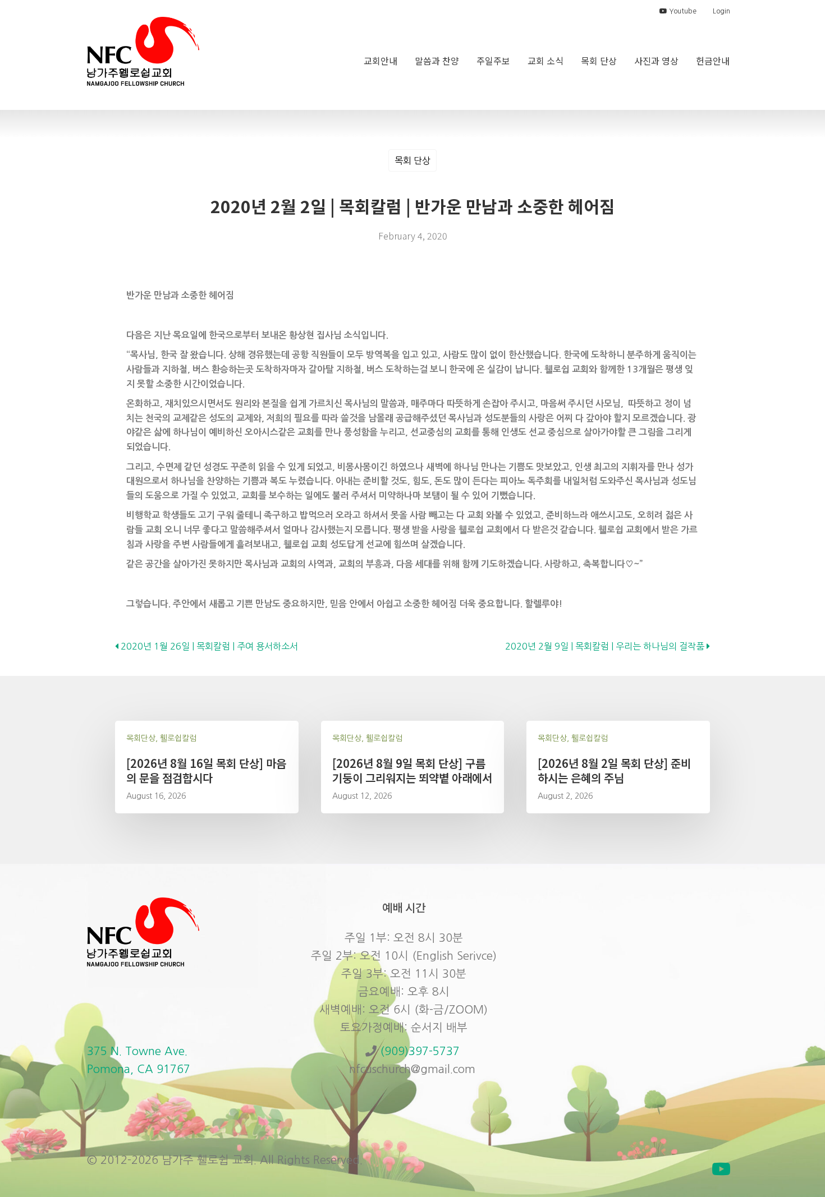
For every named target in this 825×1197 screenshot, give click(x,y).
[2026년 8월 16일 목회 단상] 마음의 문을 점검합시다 (206, 770)
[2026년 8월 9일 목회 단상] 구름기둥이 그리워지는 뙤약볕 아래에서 (412, 770)
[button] (721, 1169)
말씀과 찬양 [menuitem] (437, 60)
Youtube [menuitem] (681, 11)
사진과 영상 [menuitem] (656, 60)
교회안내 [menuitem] (380, 60)
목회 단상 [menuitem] (599, 60)
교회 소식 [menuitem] (545, 60)
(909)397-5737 (420, 1051)
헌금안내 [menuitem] (713, 60)
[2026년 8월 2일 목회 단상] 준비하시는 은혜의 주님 (614, 770)
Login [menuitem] (721, 11)
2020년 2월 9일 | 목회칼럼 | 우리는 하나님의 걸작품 (606, 646)
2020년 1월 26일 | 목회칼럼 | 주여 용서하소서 (208, 646)
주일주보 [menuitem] (493, 60)
